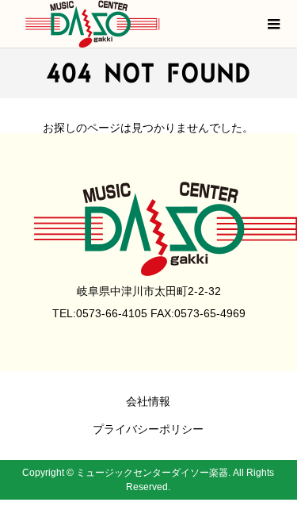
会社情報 (148, 401)
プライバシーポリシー (148, 429)
